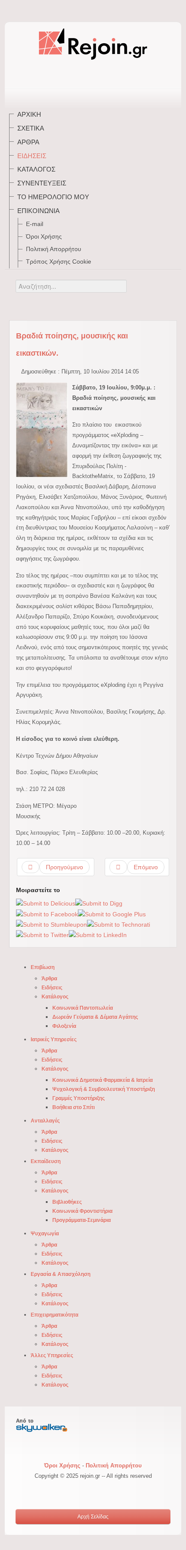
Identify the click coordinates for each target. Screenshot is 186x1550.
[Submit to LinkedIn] (98, 934)
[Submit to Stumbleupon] (51, 924)
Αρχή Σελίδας (93, 1517)
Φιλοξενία (64, 1026)
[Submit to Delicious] (45, 903)
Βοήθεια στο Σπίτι (73, 1107)
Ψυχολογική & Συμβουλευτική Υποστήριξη (103, 1089)
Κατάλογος (36, 169)
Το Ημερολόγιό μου (53, 197)
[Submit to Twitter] (42, 934)
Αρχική (29, 114)
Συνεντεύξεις (41, 183)
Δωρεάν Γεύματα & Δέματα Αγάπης (95, 1017)
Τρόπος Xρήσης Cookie (58, 261)
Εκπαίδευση (46, 1161)
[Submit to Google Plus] (112, 913)
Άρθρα (28, 142)
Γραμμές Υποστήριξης (78, 1098)
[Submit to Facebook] (47, 913)
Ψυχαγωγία (45, 1234)
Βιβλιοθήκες (67, 1202)
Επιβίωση (43, 967)
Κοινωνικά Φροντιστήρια (82, 1211)
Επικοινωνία (38, 210)
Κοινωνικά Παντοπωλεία (82, 1008)
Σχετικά (30, 128)
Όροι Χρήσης (44, 236)
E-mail (34, 223)
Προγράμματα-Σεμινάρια (81, 1220)
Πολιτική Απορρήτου (53, 249)
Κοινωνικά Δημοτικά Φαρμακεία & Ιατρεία (102, 1080)
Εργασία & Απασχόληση (60, 1274)
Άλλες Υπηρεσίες (52, 1355)
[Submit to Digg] (98, 903)
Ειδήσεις (31, 155)
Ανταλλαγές (45, 1121)
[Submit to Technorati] (118, 924)
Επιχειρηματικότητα (54, 1315)
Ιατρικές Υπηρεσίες (54, 1040)
